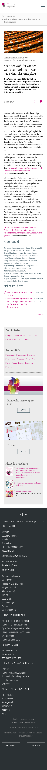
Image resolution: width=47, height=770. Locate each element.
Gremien (5, 539)
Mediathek (20, 521)
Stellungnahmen (9, 610)
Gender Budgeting (9, 603)
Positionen (8, 570)
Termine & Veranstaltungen (17, 663)
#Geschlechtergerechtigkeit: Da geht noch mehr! (28, 484)
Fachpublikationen (9, 651)
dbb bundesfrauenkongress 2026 (15, 677)
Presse (12, 521)
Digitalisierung (8, 636)
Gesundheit (6, 599)
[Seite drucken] (39, 102)
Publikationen (10, 644)
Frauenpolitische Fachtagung (14, 673)
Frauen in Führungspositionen (14, 625)
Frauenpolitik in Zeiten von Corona (16, 632)
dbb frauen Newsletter (11, 658)
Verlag (4, 714)
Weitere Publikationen (24, 491)
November (22, 355)
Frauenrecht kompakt (11, 640)
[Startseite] (3, 16)
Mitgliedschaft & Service (15, 689)
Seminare (6, 684)
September (11, 359)
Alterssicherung (8, 591)
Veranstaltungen (31, 521)
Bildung (5, 595)
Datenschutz (11, 745)
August (9, 335)
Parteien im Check (9, 565)
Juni (23, 335)
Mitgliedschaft (8, 695)
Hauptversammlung (10, 680)
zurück (40, 314)
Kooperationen (8, 551)
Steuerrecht (7, 580)
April (36, 335)
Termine (12, 445)
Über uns (5, 532)
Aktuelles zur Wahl (9, 562)
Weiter (23, 451)
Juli (17, 335)
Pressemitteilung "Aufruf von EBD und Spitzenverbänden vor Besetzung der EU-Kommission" (25, 302)
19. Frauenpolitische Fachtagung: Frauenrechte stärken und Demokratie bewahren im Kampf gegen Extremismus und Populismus (28, 472)
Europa (5, 606)
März (9, 339)
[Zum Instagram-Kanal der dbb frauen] (26, 514)
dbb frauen (8, 526)
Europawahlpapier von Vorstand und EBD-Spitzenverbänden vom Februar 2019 (23, 171)
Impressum (36, 745)
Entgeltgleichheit (9, 588)
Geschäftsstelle (8, 543)
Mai (30, 335)
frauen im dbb (8, 654)
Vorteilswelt (7, 706)
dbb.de (5, 521)
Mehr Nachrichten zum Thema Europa (25, 294)
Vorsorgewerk (7, 702)
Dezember (11, 355)
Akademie (6, 710)
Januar (26, 339)
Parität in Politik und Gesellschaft (16, 621)
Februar (17, 339)
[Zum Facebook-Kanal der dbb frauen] (21, 514)
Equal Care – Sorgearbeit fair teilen (16, 628)
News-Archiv (11, 16)
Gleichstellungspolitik (11, 576)
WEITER (23, 410)
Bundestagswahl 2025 (14, 555)
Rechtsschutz (7, 699)
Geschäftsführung (9, 536)
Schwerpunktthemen (14, 615)
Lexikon (41, 521)
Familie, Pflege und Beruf (12, 584)
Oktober (32, 355)
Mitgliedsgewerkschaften (12, 547)
